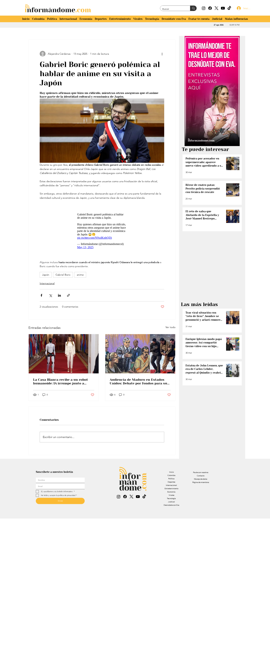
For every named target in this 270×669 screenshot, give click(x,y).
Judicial (171, 502)
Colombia (171, 475)
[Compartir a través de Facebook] (41, 295)
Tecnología (171, 498)
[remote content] (102, 230)
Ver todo (170, 327)
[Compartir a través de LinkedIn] (59, 295)
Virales (171, 495)
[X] (216, 8)
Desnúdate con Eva (171, 505)
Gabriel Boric (63, 274)
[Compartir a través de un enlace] (68, 295)
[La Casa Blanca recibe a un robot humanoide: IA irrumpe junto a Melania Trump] (64, 353)
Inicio (171, 472)
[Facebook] (210, 8)
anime (80, 274)
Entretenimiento (171, 488)
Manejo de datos (200, 479)
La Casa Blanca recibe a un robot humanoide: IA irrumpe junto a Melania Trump (60, 381)
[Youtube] (223, 8)
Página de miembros (200, 482)
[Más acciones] (162, 54)
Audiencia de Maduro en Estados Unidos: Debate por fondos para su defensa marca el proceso (138, 381)
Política (171, 478)
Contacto (200, 476)
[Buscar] (193, 8)
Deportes (171, 482)
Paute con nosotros (200, 472)
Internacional (47, 283)
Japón (45, 274)
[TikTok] (229, 8)
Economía (171, 492)
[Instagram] (203, 8)
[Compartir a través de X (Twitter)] (50, 295)
